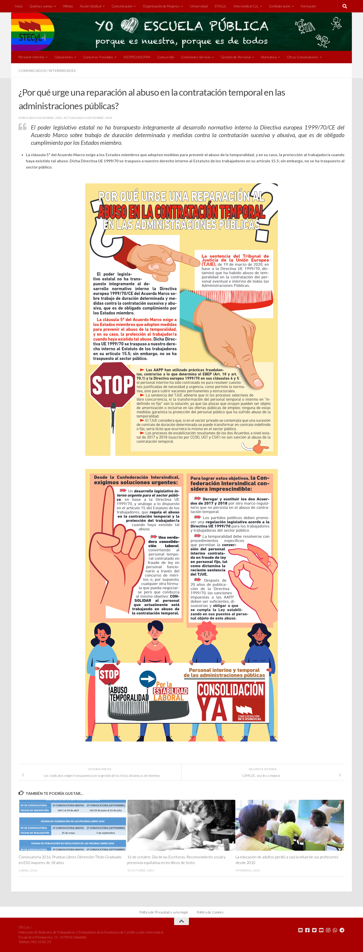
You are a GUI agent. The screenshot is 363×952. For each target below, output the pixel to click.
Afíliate (68, 6)
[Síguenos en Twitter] (314, 930)
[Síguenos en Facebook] (307, 930)
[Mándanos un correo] (300, 930)
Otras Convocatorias (302, 57)
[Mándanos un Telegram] (342, 930)
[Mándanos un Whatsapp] (335, 930)
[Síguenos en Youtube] (321, 930)
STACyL (220, 6)
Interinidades (62, 70)
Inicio (18, 6)
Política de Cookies (210, 912)
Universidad (199, 6)
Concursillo (165, 57)
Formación (308, 6)
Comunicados (32, 70)
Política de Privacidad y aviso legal (163, 912)
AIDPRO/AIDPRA (136, 57)
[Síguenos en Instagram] (328, 930)
